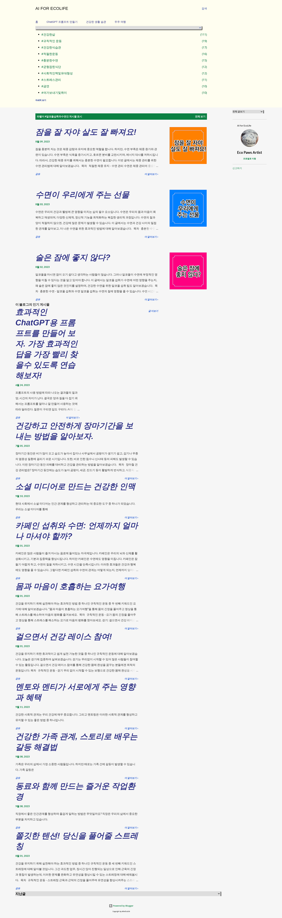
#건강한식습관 (123, 47)
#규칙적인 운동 (123, 41)
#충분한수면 (123, 60)
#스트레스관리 (123, 80)
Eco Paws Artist (249, 152)
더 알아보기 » (151, 174)
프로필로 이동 (249, 158)
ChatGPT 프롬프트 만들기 (62, 21)
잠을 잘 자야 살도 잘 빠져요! (85, 131)
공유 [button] (37, 174)
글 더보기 (153, 310)
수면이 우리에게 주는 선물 (82, 194)
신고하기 (237, 168)
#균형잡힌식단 (123, 67)
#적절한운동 (123, 54)
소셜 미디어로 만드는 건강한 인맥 (75, 486)
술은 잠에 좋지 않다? (72, 257)
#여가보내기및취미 (123, 93)
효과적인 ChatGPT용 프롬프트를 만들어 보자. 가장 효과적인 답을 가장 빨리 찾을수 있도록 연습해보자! (46, 344)
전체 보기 (200, 116)
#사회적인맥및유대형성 (123, 73)
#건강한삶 (123, 34)
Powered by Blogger (123, 905)
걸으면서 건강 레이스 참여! (63, 636)
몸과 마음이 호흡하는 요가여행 (70, 586)
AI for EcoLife (51, 8)
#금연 (123, 86)
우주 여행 (120, 21)
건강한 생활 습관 (96, 21)
